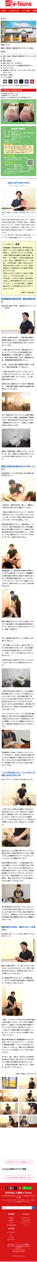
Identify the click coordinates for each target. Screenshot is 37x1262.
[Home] (5, 81)
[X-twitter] (15, 1188)
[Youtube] (32, 81)
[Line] (16, 81)
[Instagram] (10, 81)
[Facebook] (27, 81)
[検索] (33, 1207)
